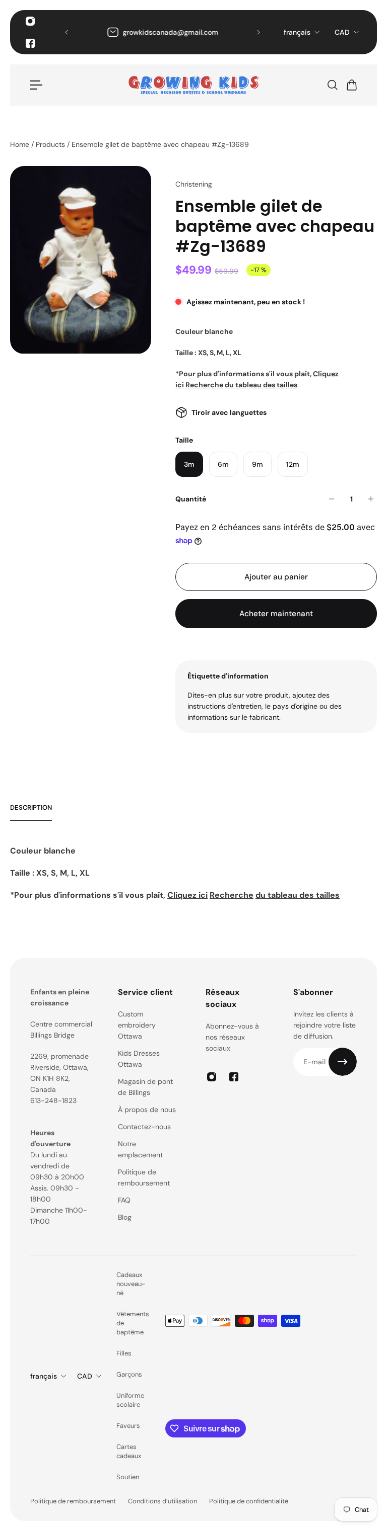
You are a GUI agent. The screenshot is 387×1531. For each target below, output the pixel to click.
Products (51, 144)
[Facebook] (30, 43)
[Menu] (36, 85)
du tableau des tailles (261, 384)
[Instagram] (30, 21)
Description (31, 807)
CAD (342, 32)
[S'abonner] (343, 1062)
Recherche (204, 384)
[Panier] (351, 85)
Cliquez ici (187, 895)
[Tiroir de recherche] (332, 85)
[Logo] (193, 85)
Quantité (190, 498)
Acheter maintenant (276, 614)
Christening (193, 184)
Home (20, 144)
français (297, 32)
